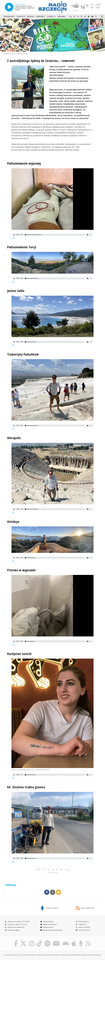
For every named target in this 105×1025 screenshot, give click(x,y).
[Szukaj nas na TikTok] (39, 941)
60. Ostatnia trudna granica (26, 787)
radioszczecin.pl (48, 921)
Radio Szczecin (10, 54)
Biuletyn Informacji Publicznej (52, 930)
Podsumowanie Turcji (21, 247)
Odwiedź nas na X (78, 16)
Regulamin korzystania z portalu (55, 955)
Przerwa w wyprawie (21, 570)
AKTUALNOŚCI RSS (87, 908)
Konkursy (40, 16)
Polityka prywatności (73, 955)
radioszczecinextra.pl (50, 924)
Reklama (61, 16)
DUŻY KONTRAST (84, 930)
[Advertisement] (27, 977)
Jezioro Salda (15, 290)
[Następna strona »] (67, 870)
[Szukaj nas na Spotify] (47, 941)
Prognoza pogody (13, 930)
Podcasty (21, 16)
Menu (102, 16)
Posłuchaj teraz (83, 921)
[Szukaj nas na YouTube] (56, 941)
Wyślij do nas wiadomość (92, 16)
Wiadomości (9, 16)
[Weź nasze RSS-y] (88, 941)
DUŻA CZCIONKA (84, 927)
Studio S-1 (51, 16)
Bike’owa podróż (22, 54)
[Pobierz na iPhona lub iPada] (73, 941)
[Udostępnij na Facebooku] (46, 892)
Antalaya (13, 521)
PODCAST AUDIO (52, 908)
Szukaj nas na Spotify (89, 16)
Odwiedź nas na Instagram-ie (81, 16)
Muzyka (30, 16)
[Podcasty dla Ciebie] (80, 941)
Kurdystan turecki (19, 654)
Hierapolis (14, 438)
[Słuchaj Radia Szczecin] (9, 7)
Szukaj (96, 16)
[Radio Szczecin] (52, 7)
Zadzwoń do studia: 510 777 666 (18, 921)
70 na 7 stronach (52, 872)
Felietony (11, 885)
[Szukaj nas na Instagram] (31, 941)
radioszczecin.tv (48, 927)
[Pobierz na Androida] (65, 941)
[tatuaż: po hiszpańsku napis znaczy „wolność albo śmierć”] (52, 713)
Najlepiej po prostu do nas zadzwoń (71, 16)
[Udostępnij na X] (52, 892)
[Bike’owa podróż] (52, 35)
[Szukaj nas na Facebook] (16, 941)
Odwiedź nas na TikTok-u (85, 16)
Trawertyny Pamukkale (23, 354)
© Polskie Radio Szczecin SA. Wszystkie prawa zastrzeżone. (23, 955)
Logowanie (82, 924)
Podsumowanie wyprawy (24, 163)
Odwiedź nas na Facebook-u (74, 16)
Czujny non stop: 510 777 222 (17, 924)
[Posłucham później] (13, 238)
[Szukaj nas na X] (23, 941)
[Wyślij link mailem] (58, 892)
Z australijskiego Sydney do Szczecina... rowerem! (41, 60)
